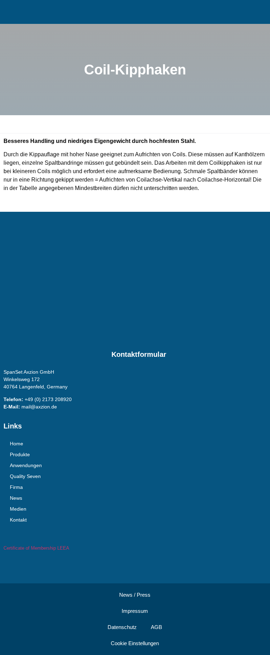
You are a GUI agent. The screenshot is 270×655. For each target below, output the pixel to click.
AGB (156, 627)
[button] (132, 11)
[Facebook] (11, 566)
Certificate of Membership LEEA (36, 548)
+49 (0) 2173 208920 (48, 399)
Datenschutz (122, 627)
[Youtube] (25, 566)
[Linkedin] (39, 566)
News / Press (134, 595)
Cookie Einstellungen (135, 643)
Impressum (135, 611)
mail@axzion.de (39, 407)
